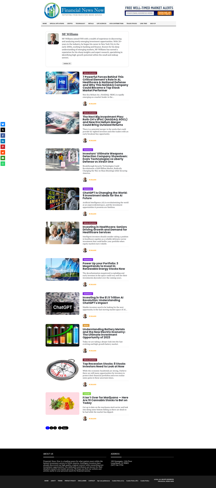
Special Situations (57, 23)
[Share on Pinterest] (3, 146)
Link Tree (143, 23)
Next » (65, 428)
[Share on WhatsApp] (3, 163)
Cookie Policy (145, 481)
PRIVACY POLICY (70, 481)
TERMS (60, 481)
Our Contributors (116, 23)
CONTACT (92, 481)
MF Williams (70, 34)
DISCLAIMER (82, 481)
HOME (46, 481)
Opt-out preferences (103, 481)
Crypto (70, 23)
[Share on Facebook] (3, 135)
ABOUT (53, 481)
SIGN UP (153, 23)
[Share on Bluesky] (3, 124)
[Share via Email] (3, 158)
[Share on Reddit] (3, 152)
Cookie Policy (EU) (132, 481)
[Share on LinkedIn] (3, 141)
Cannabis (87, 393)
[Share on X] (3, 130)
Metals (91, 23)
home (45, 23)
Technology (80, 23)
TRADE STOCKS (132, 23)
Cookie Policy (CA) (118, 481)
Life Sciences (101, 23)
